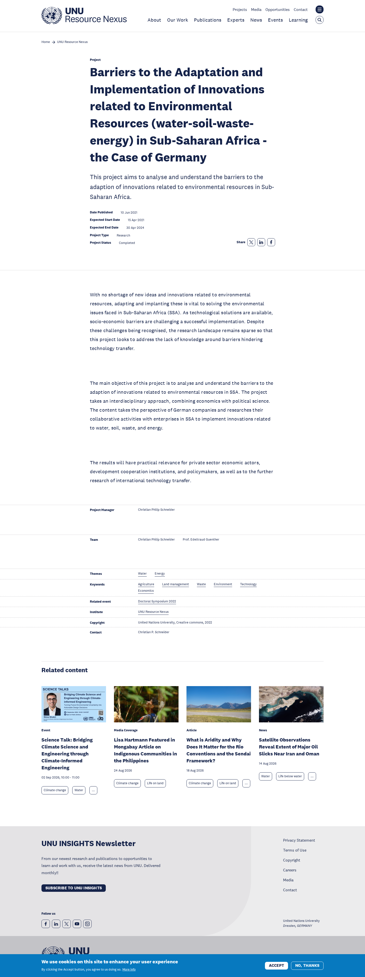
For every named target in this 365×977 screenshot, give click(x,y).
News (256, 20)
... (93, 790)
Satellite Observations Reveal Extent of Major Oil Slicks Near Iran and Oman (289, 747)
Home (45, 42)
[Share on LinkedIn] (261, 242)
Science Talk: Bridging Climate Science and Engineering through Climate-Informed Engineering (67, 754)
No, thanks (307, 965)
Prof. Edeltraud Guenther (201, 540)
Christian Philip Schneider (156, 510)
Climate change (55, 790)
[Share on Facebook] (271, 242)
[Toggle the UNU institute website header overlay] (320, 9)
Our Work (177, 20)
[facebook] (45, 924)
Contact (301, 9)
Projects (240, 9)
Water (78, 790)
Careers (289, 869)
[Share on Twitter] (251, 242)
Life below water (290, 776)
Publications (207, 20)
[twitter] (66, 924)
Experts (235, 20)
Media (256, 9)
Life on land (155, 783)
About (154, 20)
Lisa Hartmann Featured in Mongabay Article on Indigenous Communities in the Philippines (145, 750)
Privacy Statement (299, 840)
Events (275, 20)
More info (129, 970)
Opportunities (277, 9)
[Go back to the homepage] (84, 22)
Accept (276, 965)
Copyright (291, 860)
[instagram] (87, 924)
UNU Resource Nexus (72, 42)
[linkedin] (56, 924)
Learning (298, 20)
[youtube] (77, 924)
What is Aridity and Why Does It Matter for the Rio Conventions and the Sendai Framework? (218, 750)
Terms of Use (294, 850)
